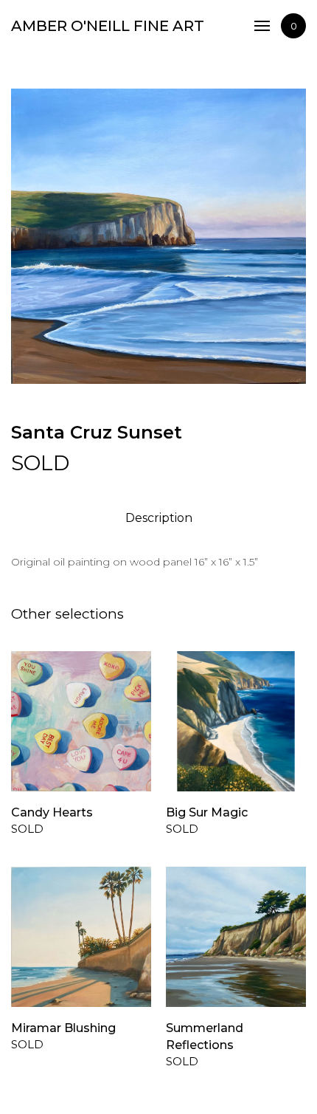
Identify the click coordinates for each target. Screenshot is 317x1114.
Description (158, 518)
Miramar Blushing (63, 1028)
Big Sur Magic (207, 812)
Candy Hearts (52, 812)
